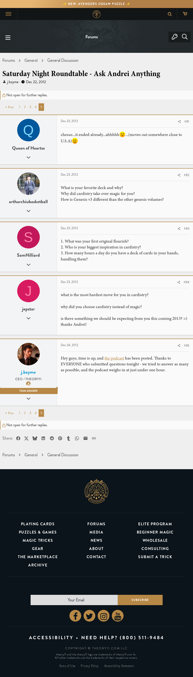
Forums (96, 524)
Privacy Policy (89, 666)
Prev (11, 107)
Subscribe (140, 600)
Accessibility (51, 637)
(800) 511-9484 (142, 637)
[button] (8, 37)
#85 (186, 345)
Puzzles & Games (38, 532)
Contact (96, 557)
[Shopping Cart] (185, 14)
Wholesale (155, 540)
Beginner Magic (155, 532)
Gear (37, 548)
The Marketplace (38, 557)
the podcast (114, 358)
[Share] (179, 121)
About (96, 548)
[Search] (185, 37)
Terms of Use (67, 666)
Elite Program (155, 524)
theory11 (96, 491)
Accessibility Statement (119, 666)
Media (96, 532)
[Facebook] (75, 616)
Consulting (155, 548)
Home (97, 14)
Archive (37, 565)
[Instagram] (103, 616)
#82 (186, 175)
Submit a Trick (155, 557)
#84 (186, 282)
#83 (186, 228)
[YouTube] (118, 616)
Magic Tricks (38, 540)
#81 (186, 121)
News (96, 540)
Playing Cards (38, 524)
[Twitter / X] (89, 616)
